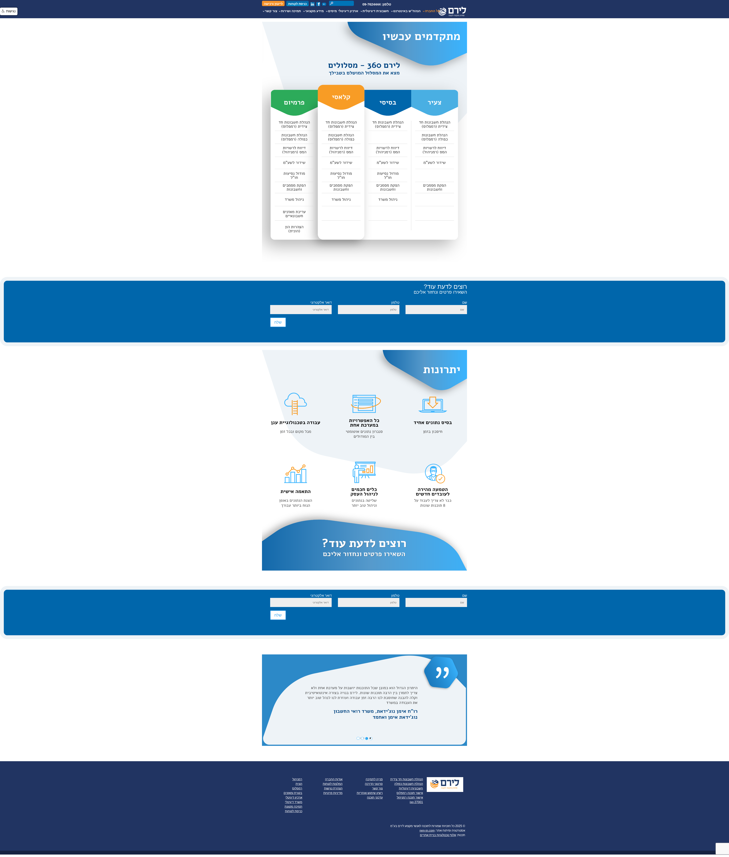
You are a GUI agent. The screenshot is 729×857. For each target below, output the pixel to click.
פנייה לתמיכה (374, 779)
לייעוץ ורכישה (273, 4)
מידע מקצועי (314, 11)
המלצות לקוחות (332, 783)
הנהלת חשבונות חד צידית (406, 779)
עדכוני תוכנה (375, 797)
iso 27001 (416, 802)
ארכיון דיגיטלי (348, 11)
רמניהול (297, 779)
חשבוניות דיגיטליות (411, 788)
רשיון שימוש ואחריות (370, 793)
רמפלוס (297, 788)
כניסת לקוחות (297, 4)
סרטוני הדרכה (374, 783)
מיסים (332, 11)
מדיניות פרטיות (332, 793)
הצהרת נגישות (333, 788)
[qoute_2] (364, 745)
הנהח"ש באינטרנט (407, 11)
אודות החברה (333, 779)
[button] (8, 11)
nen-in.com (427, 830)
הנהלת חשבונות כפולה (408, 783)
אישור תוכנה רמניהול (410, 797)
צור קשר (271, 11)
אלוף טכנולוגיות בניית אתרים (438, 835)
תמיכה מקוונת (293, 806)
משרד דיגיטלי (293, 802)
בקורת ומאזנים (293, 793)
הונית (299, 783)
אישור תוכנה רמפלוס (410, 793)
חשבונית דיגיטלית (376, 11)
